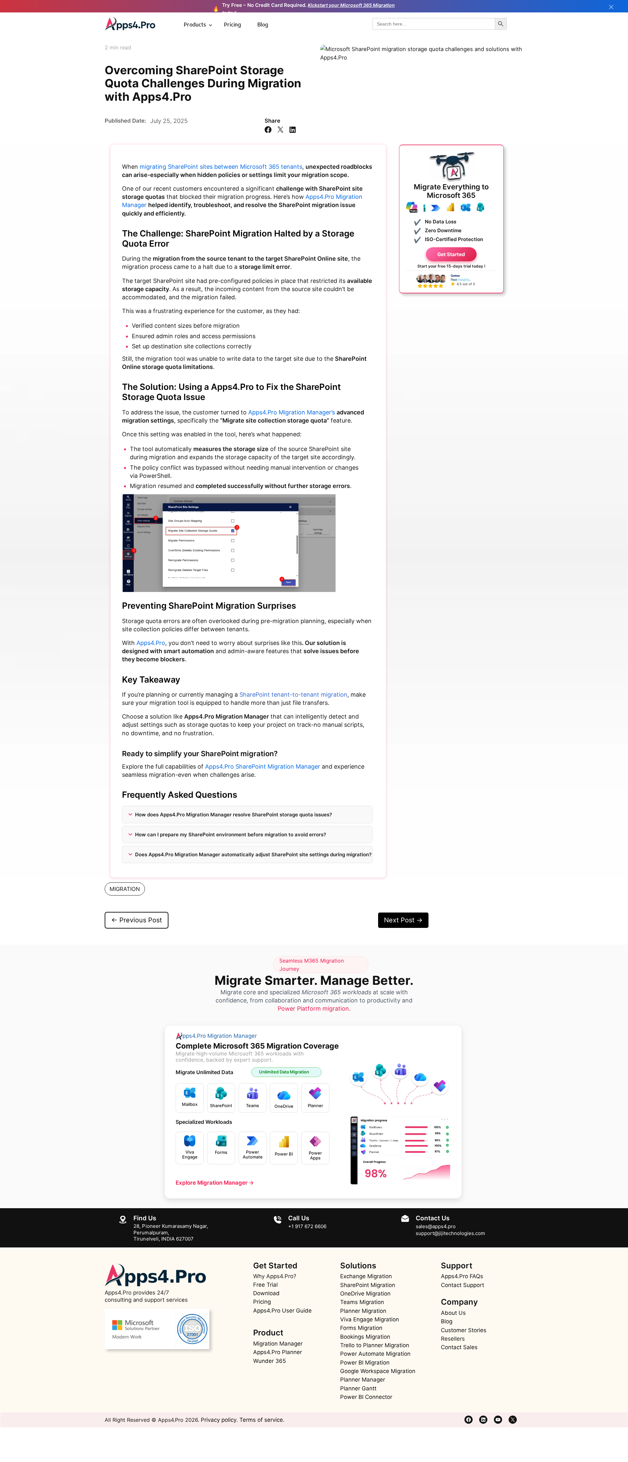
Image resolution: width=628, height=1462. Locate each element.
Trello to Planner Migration (374, 1345)
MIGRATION (125, 889)
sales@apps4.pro (436, 1226)
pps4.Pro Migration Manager (220, 1036)
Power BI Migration (365, 1362)
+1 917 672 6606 (307, 1226)
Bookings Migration (365, 1336)
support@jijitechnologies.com (450, 1233)
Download (266, 1293)
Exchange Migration (366, 1276)
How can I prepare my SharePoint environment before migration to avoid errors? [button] (230, 834)
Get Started (451, 254)
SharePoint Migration (367, 1285)
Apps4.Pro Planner (277, 1352)
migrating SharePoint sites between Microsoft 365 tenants (221, 166)
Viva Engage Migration (369, 1319)
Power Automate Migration (375, 1353)
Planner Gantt (358, 1388)
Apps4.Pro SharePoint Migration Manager (262, 766)
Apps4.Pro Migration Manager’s (292, 412)
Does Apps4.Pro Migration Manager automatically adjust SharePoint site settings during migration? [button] (253, 854)
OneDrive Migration (365, 1293)
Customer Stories (463, 1330)
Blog (262, 24)
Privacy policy (218, 1420)
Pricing (232, 24)
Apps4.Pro (150, 642)
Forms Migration (361, 1328)
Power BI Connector (366, 1397)
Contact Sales (459, 1347)
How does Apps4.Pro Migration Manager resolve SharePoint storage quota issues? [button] (233, 814)
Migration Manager (278, 1343)
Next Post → (403, 920)
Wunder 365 (269, 1361)
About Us (453, 1313)
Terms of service (261, 1420)
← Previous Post (136, 920)
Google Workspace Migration (377, 1371)
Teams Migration (362, 1302)
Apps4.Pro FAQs (462, 1276)
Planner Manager (362, 1379)
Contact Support (462, 1285)
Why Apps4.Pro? (274, 1276)
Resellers (453, 1338)
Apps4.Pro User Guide (282, 1310)
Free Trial (265, 1284)
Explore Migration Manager (214, 1182)
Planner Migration (363, 1311)
